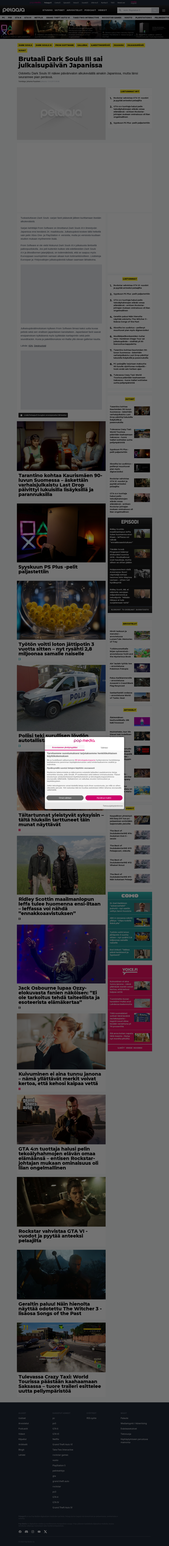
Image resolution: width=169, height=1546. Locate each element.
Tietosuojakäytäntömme (113, 806)
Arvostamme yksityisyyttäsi (64, 747)
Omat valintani (65, 798)
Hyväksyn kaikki (104, 798)
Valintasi (104, 747)
